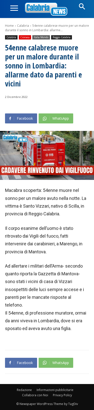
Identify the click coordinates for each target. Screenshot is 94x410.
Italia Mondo (41, 37)
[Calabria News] (47, 9)
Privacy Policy (62, 395)
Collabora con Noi (35, 395)
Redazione (24, 390)
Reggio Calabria (61, 37)
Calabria (23, 25)
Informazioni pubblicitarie (55, 390)
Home (9, 25)
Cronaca (25, 37)
